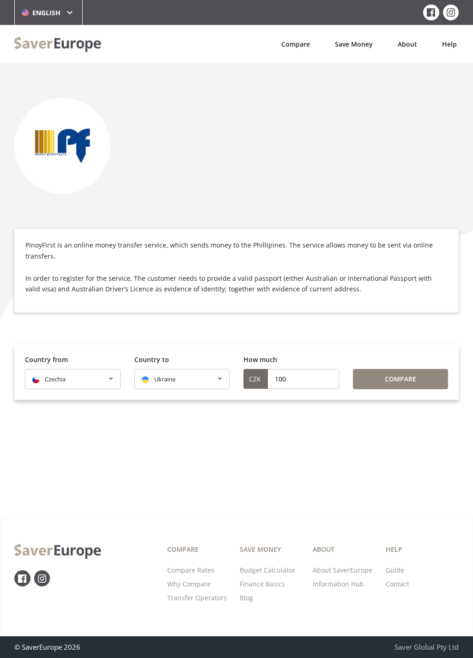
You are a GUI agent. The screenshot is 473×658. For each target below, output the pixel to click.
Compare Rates (190, 570)
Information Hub (338, 584)
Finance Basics (262, 584)
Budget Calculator (267, 570)
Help (449, 44)
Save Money (354, 44)
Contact (397, 584)
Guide (395, 570)
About (407, 44)
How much (260, 359)
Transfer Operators (197, 597)
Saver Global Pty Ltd (426, 647)
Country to (151, 359)
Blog (246, 597)
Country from (46, 359)
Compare (295, 44)
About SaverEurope (342, 570)
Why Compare (189, 584)
